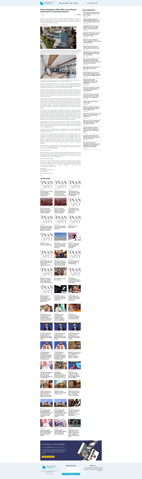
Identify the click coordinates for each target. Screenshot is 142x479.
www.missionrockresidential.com (48, 166)
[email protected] (44, 171)
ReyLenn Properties (63, 18)
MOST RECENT (65, 3)
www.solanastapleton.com (53, 146)
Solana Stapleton (49, 20)
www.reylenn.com (58, 156)
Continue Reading (44, 24)
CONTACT (76, 3)
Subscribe (71, 474)
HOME (60, 3)
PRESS (71, 3)
